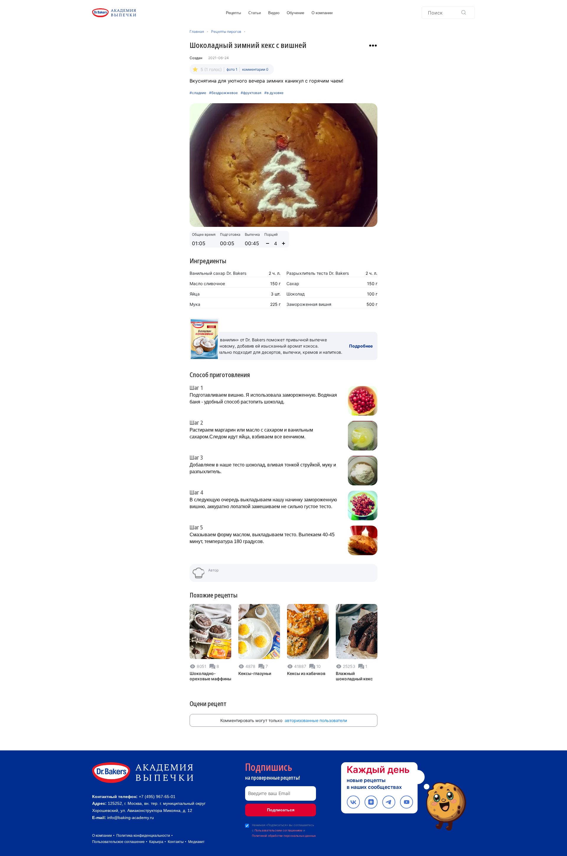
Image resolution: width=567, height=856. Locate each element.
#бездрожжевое (223, 93)
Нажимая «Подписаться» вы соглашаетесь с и (284, 830)
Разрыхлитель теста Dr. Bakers (317, 273)
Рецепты (233, 13)
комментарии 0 (255, 69)
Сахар (292, 283)
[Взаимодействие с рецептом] (373, 45)
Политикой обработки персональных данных (284, 835)
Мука (195, 304)
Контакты (176, 842)
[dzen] (371, 802)
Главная (197, 31)
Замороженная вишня (308, 304)
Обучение (295, 13)
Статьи (254, 13)
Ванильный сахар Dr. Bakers (218, 273)
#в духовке (274, 93)
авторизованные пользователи (316, 720)
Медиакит (196, 842)
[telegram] (388, 802)
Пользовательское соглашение (118, 842)
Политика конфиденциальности (143, 836)
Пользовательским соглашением (278, 830)
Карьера (156, 842)
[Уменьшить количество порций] (267, 243)
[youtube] (406, 802)
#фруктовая (251, 93)
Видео (273, 13)
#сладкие (198, 93)
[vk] (353, 802)
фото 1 (232, 69)
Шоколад (295, 293)
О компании (322, 13)
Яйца (195, 293)
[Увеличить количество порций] (283, 243)
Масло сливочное (207, 283)
